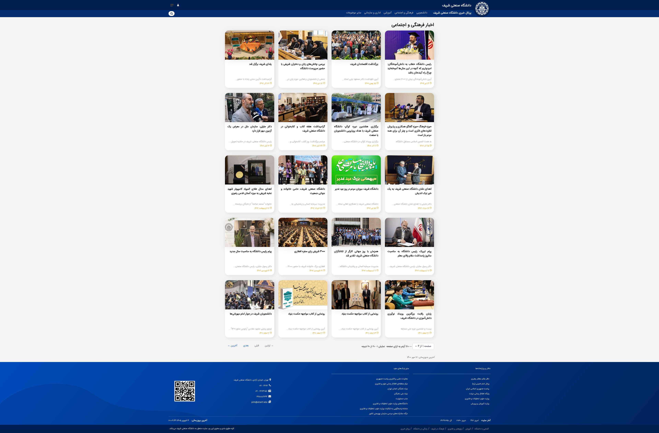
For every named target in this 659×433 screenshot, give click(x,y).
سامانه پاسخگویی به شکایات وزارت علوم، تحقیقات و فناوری (384, 408)
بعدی (246, 345)
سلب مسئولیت (402, 398)
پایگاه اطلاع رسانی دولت (479, 393)
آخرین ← (232, 345)
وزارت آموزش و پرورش (480, 403)
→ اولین (269, 345)
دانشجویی (421, 13)
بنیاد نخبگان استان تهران (398, 388)
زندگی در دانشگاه (420, 429)
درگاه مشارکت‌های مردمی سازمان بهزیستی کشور (388, 413)
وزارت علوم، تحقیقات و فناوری (477, 398)
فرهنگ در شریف (437, 429)
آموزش (468, 429)
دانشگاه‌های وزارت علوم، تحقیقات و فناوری (390, 403)
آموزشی (388, 13)
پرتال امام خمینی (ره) (480, 383)
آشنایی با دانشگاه (482, 429)
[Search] (172, 13)
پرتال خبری (405, 429)
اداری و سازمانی (372, 13)
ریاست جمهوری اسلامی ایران (477, 388)
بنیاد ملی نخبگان (401, 393)
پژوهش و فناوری (455, 429)
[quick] (172, 6)
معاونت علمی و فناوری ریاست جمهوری (392, 379)
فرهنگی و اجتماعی (404, 13)
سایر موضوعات (353, 13)
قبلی (257, 345)
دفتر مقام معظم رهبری (480, 379)
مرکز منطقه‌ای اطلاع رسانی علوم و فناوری (391, 383)
